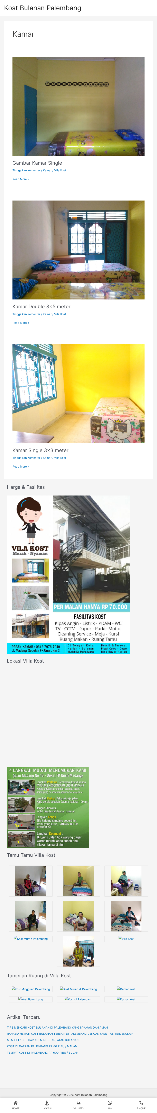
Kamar (47, 170)
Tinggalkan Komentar (26, 170)
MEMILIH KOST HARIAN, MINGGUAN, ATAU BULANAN (42, 1040)
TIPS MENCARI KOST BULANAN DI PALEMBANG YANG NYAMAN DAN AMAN (57, 1027)
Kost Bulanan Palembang (42, 8)
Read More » (20, 179)
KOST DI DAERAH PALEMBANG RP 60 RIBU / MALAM (42, 1046)
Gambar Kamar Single (37, 163)
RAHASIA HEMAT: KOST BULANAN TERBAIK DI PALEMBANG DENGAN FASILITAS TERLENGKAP (70, 1033)
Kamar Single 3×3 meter (40, 450)
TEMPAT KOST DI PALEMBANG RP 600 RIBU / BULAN (42, 1052)
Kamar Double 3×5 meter (41, 306)
